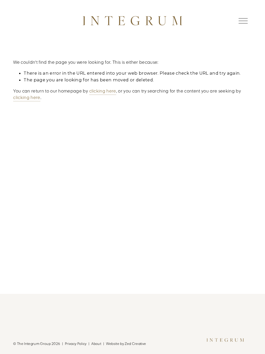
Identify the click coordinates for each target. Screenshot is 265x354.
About (96, 344)
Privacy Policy (76, 344)
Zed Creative (135, 344)
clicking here (102, 91)
